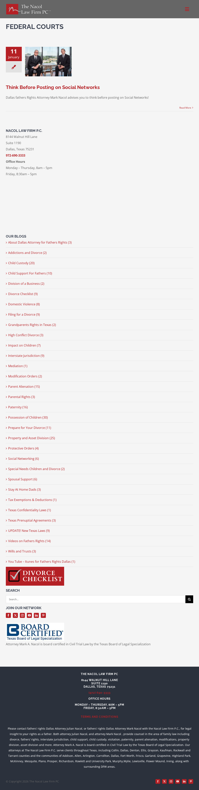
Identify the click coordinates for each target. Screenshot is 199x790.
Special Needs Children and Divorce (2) (36, 469)
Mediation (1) (17, 366)
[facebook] (8, 615)
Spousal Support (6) (22, 479)
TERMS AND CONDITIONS (99, 716)
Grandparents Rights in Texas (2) (32, 325)
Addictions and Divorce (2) (27, 253)
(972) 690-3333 (100, 692)
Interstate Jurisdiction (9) (26, 356)
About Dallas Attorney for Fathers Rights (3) (40, 242)
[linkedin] (36, 615)
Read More (185, 107)
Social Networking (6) (23, 458)
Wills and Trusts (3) (22, 551)
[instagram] (22, 615)
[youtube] (29, 615)
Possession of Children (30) (28, 417)
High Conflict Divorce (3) (25, 335)
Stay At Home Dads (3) (24, 489)
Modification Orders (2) (25, 376)
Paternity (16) (18, 407)
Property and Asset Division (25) (31, 438)
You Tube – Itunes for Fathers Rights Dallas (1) (41, 561)
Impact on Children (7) (24, 345)
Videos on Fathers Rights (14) (29, 541)
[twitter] (15, 615)
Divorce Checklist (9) (23, 294)
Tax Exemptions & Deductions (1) (32, 500)
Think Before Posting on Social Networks (53, 87)
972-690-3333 (15, 155)
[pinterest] (43, 615)
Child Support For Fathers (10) (30, 273)
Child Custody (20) (21, 263)
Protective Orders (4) (23, 448)
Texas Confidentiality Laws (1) (29, 510)
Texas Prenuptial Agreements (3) (32, 520)
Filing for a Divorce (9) (24, 314)
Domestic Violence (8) (24, 304)
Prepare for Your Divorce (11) (29, 428)
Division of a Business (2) (26, 283)
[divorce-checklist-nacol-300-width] (35, 568)
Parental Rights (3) (21, 397)
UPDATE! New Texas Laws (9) (29, 531)
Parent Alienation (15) (24, 386)
